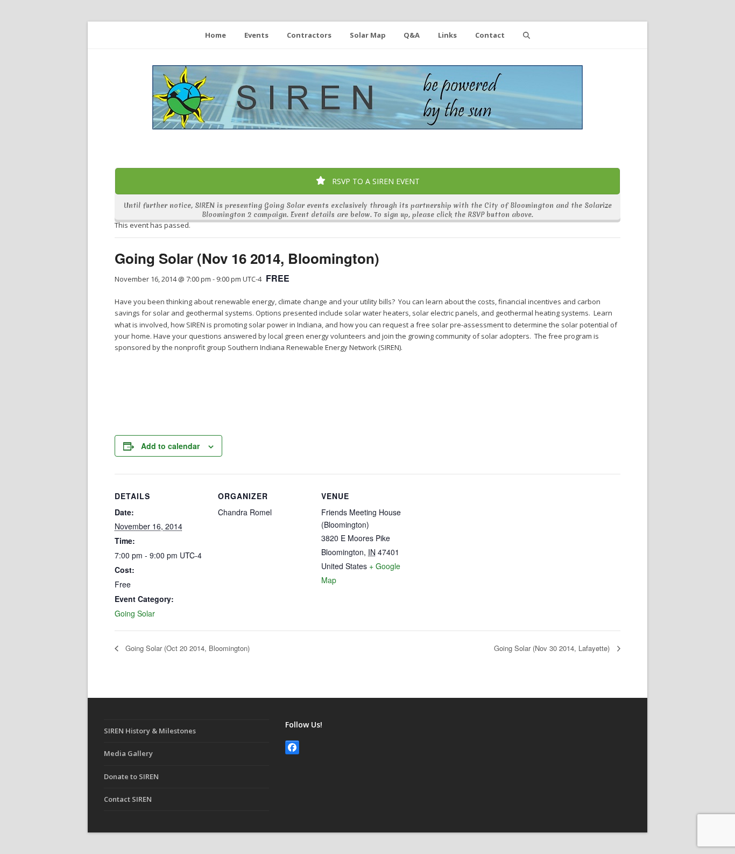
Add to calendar (170, 445)
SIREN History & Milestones (150, 731)
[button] (526, 35)
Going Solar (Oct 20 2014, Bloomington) (186, 648)
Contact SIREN (128, 799)
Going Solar (135, 613)
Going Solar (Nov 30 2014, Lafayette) (553, 648)
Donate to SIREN (131, 776)
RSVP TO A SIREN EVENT (375, 181)
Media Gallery (128, 753)
